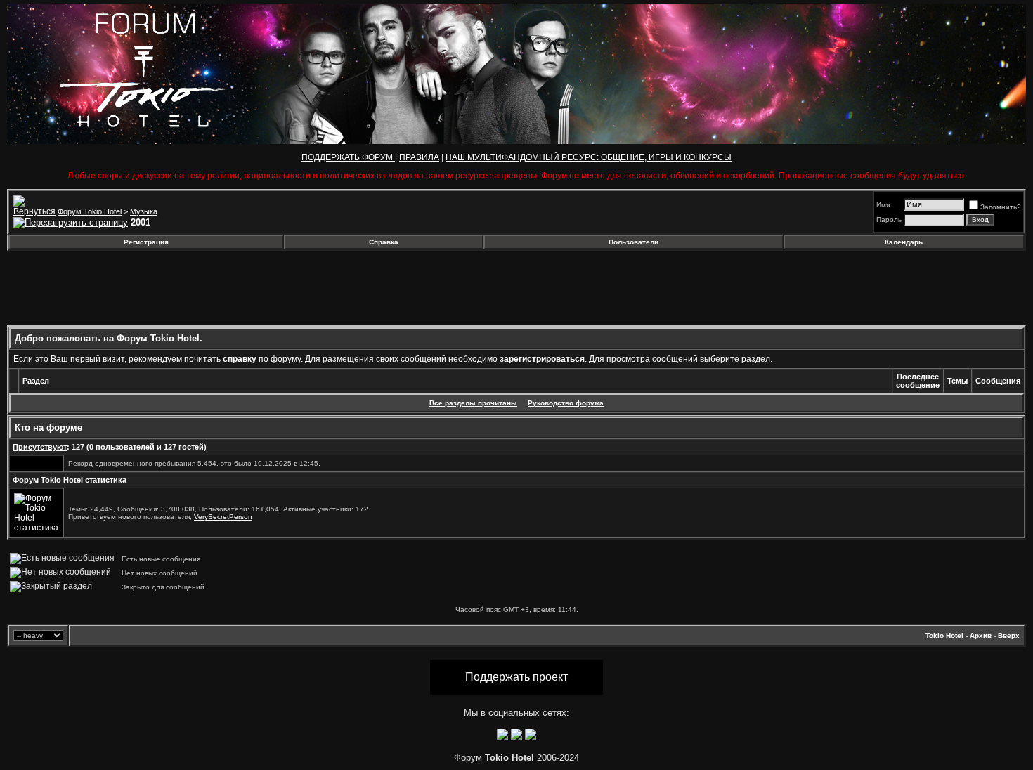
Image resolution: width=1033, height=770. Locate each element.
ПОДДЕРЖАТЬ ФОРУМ (348, 157)
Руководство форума (566, 403)
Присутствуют (40, 447)
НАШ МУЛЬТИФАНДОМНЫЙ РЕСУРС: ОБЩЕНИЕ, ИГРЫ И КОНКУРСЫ (589, 157)
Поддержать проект (516, 677)
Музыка (143, 211)
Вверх (1009, 635)
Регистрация (146, 242)
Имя (883, 205)
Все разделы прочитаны (473, 403)
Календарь (904, 242)
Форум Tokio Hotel (90, 211)
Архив (981, 635)
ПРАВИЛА (419, 157)
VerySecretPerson (223, 517)
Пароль (889, 219)
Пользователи (633, 242)
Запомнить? (1000, 207)
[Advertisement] (121, 288)
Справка (383, 242)
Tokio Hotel (944, 635)
